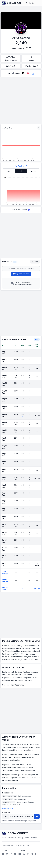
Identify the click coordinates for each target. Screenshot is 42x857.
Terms (27, 838)
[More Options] (27, 3)
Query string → (7, 808)
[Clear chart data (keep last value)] (38, 128)
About (4, 838)
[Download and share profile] (33, 73)
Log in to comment (22, 274)
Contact (34, 838)
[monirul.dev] (35, 854)
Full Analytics (20, 166)
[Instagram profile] (11, 854)
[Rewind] (9, 73)
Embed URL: (6, 812)
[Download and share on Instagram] (28, 73)
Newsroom (12, 838)
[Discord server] (15, 854)
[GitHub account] (32, 854)
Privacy (20, 838)
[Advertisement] (21, 100)
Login (31, 3)
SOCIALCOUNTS (25, 845)
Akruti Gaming (21, 37)
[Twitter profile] (7, 854)
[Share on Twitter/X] (23, 73)
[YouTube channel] (3, 854)
